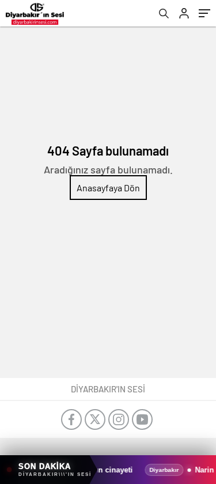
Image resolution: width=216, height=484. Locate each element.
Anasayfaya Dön (108, 187)
